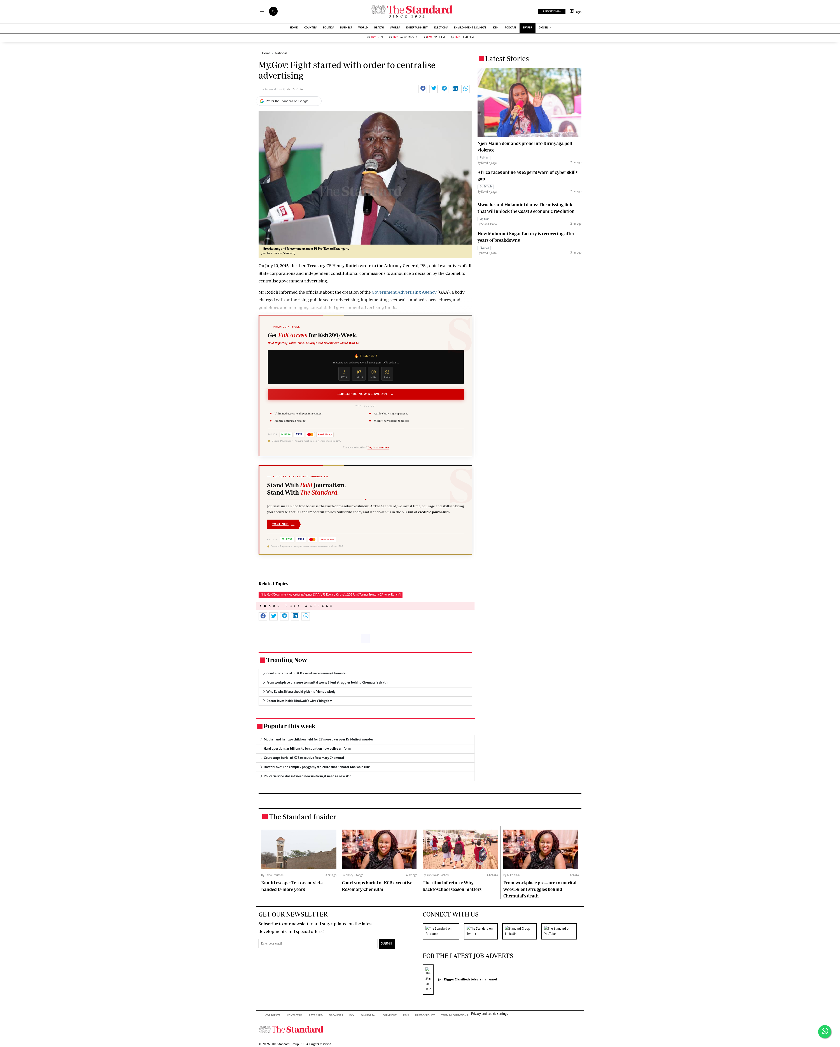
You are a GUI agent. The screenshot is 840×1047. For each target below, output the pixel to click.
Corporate (272, 1015)
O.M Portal (368, 1015)
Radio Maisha (405, 37)
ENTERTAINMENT (417, 27)
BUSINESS (346, 27)
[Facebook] (443, 931)
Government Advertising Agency (404, 291)
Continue (283, 524)
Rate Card (316, 1015)
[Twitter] (483, 931)
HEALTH (379, 27)
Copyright (390, 1015)
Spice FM (436, 37)
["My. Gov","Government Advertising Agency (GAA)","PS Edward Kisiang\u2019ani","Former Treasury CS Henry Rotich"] (331, 594)
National (281, 53)
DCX (351, 1015)
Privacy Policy (425, 1015)
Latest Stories (507, 58)
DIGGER (544, 27)
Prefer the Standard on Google (287, 101)
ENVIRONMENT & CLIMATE (470, 27)
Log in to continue (378, 447)
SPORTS (395, 27)
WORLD (363, 27)
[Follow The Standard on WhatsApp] (824, 1031)
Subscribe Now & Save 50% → (366, 394)
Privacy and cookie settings (489, 1014)
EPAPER (527, 27)
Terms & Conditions (454, 1015)
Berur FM (464, 37)
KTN (495, 27)
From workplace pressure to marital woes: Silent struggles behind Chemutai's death (539, 889)
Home (266, 53)
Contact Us (294, 1015)
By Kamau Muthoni (272, 89)
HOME (294, 27)
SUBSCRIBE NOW (551, 11)
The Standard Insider (302, 817)
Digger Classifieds (456, 979)
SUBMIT (386, 943)
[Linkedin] (521, 931)
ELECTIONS (441, 27)
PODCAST (510, 27)
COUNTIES (310, 27)
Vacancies (336, 1015)
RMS (406, 1015)
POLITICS (328, 27)
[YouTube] (561, 931)
